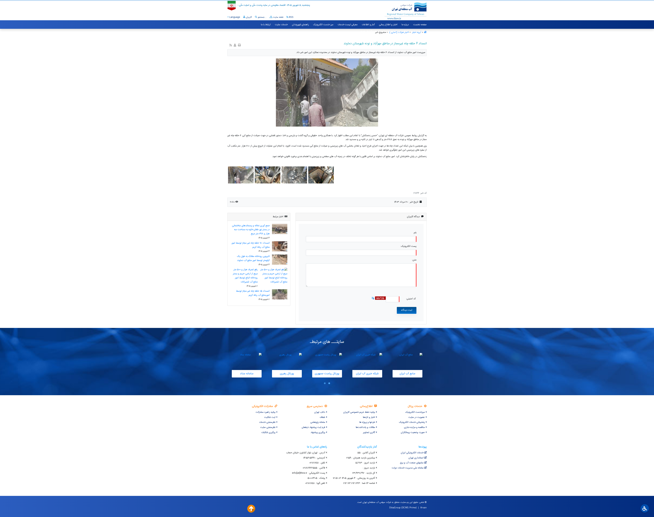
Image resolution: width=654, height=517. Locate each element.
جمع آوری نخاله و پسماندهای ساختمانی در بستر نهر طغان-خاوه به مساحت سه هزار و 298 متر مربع (251, 230)
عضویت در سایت (416, 417)
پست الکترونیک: (408, 246)
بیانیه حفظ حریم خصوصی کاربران (359, 412)
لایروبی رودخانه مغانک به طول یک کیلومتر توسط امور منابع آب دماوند (253, 258)
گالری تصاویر (369, 432)
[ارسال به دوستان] (235, 45)
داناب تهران (319, 412)
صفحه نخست (420, 25)
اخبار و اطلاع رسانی (388, 25)
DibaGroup (395, 507)
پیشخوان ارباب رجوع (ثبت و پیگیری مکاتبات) (405, 31)
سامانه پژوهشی (317, 422)
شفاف (322, 417)
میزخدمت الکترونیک (415, 412)
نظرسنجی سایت (267, 427)
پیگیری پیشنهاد (318, 432)
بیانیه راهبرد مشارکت (265, 412)
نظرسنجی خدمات (267, 422)
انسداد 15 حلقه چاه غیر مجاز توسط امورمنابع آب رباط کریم (253, 293)
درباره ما (405, 25)
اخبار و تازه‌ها (369, 417)
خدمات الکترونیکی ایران (412, 453)
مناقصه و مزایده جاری (414, 427)
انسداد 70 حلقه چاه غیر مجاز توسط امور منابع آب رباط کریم (250, 245)
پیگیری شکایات (268, 432)
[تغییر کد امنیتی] (373, 298)
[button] (329, 383)
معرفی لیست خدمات (347, 25)
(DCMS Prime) (409, 507)
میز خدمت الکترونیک (323, 25)
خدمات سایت (281, 25)
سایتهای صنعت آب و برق (412, 463)
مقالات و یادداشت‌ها (365, 427)
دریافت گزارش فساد (369, 31)
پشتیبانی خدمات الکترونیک (412, 422)
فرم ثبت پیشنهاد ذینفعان (313, 427)
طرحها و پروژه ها (367, 422)
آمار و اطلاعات (368, 25)
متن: (414, 260)
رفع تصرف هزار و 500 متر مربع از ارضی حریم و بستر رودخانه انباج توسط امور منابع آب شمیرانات (245, 276)
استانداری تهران (416, 458)
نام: (414, 233)
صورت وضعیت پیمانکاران (413, 432)
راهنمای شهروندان (300, 25)
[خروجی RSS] (230, 45)
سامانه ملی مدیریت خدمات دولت (408, 468)
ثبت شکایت (269, 417)
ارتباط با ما (265, 25)
